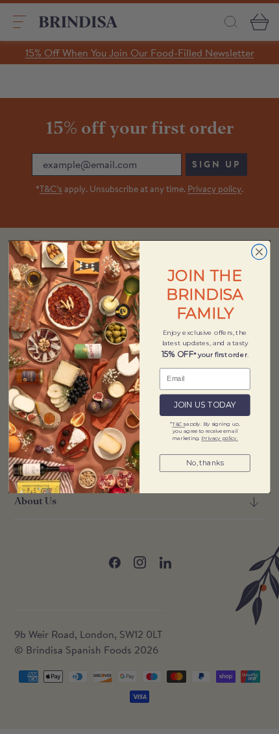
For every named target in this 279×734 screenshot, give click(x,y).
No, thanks (204, 463)
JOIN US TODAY (205, 405)
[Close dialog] (259, 252)
